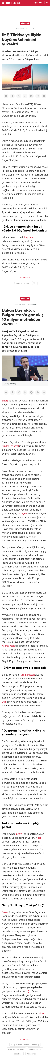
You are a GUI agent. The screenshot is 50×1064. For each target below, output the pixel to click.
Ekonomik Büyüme (21, 283)
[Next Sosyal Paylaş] (6, 96)
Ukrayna (22, 513)
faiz (18, 190)
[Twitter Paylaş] (18, 96)
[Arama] (47, 2)
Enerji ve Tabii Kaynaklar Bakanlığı (25, 1044)
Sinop (42, 1013)
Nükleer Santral (35, 1049)
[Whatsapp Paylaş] (37, 96)
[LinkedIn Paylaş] (25, 96)
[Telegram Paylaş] (31, 96)
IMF (34, 283)
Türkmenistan (27, 674)
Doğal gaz (18, 1054)
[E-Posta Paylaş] (44, 96)
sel (39, 837)
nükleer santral (10, 446)
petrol (19, 834)
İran (4, 701)
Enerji (5, 400)
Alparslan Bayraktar (16, 1049)
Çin (29, 991)
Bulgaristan (31, 1054)
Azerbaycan (8, 645)
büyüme (28, 237)
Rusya (5, 912)
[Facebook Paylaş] (12, 96)
